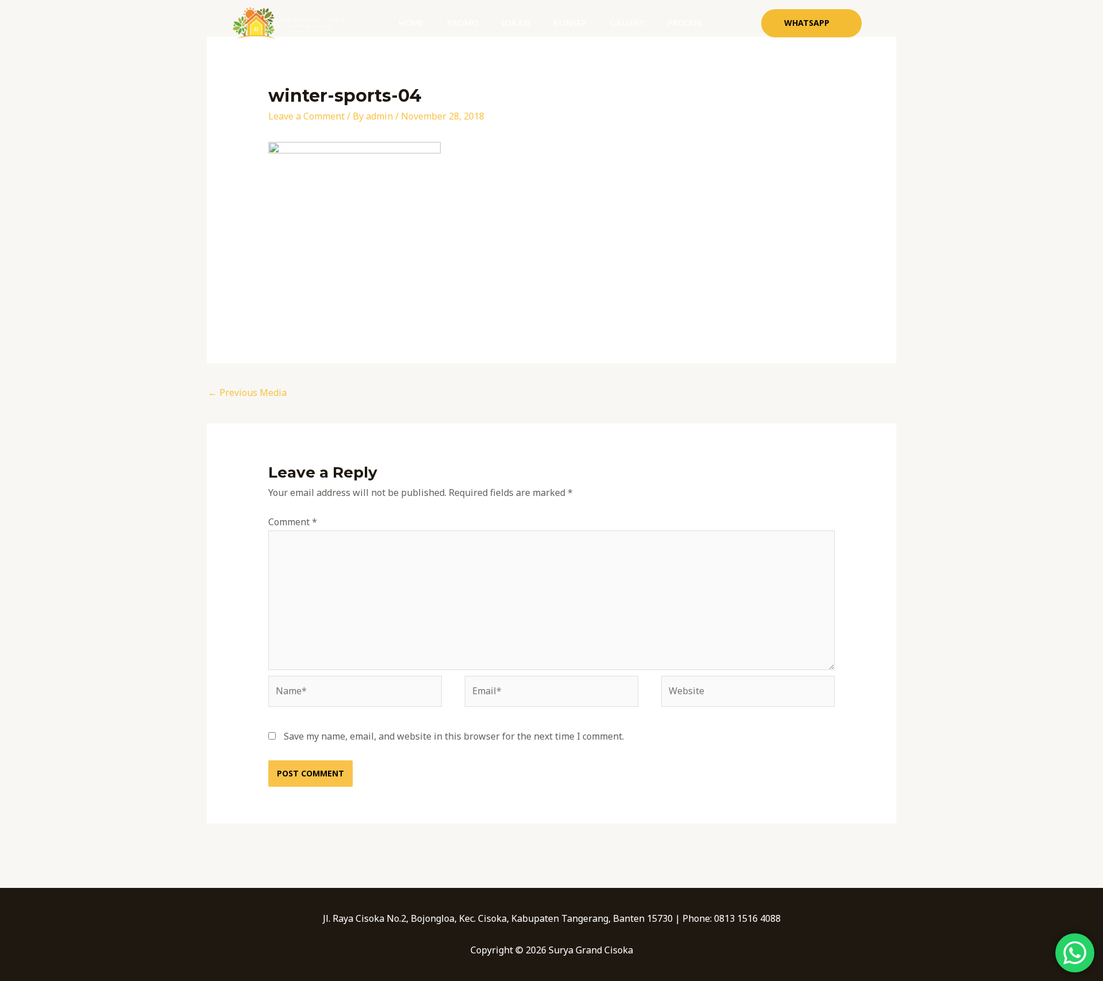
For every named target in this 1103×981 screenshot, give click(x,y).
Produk (685, 23)
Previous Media (247, 392)
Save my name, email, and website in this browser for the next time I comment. (454, 736)
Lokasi (516, 23)
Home (411, 23)
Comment (292, 521)
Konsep (570, 23)
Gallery (627, 23)
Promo (463, 23)
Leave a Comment (306, 116)
